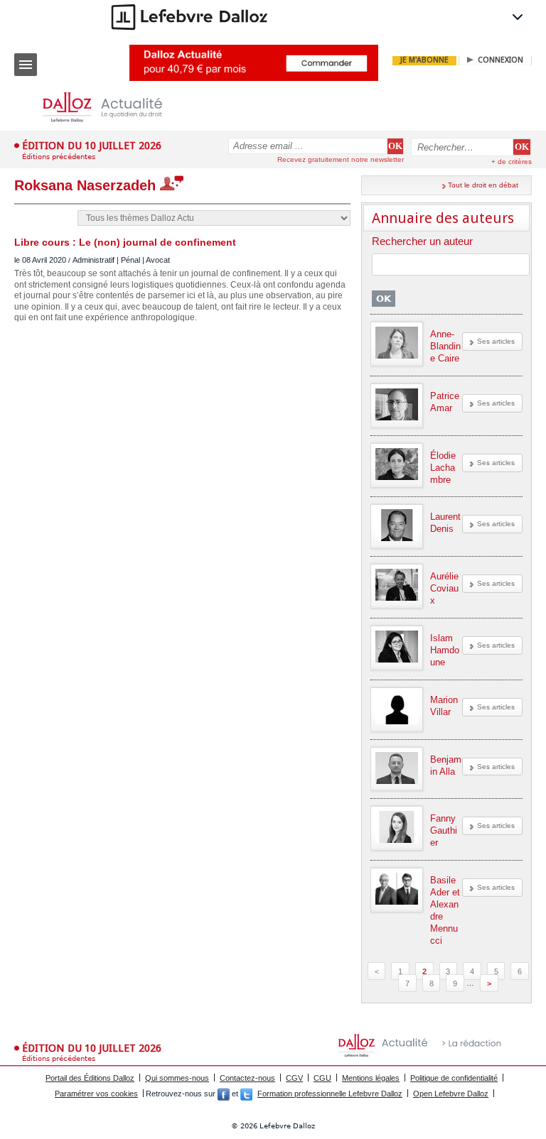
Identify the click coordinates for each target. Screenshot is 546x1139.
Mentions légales (371, 1078)
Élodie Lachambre (443, 467)
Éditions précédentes (58, 156)
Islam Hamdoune (444, 650)
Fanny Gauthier (443, 830)
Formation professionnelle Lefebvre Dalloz (329, 1093)
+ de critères (511, 161)
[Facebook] (224, 1093)
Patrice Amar (444, 402)
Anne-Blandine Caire (445, 346)
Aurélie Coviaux (444, 588)
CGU (322, 1078)
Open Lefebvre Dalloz (450, 1093)
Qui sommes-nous (177, 1078)
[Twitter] (246, 1093)
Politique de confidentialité (454, 1078)
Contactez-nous (247, 1078)
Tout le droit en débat (483, 185)
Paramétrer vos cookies (96, 1093)
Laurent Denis (445, 522)
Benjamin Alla (445, 765)
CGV (294, 1078)
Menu (25, 64)
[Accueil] (114, 107)
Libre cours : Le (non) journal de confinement (125, 242)
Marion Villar (444, 705)
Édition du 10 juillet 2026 (91, 145)
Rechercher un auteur (422, 241)
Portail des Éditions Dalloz (90, 1078)
